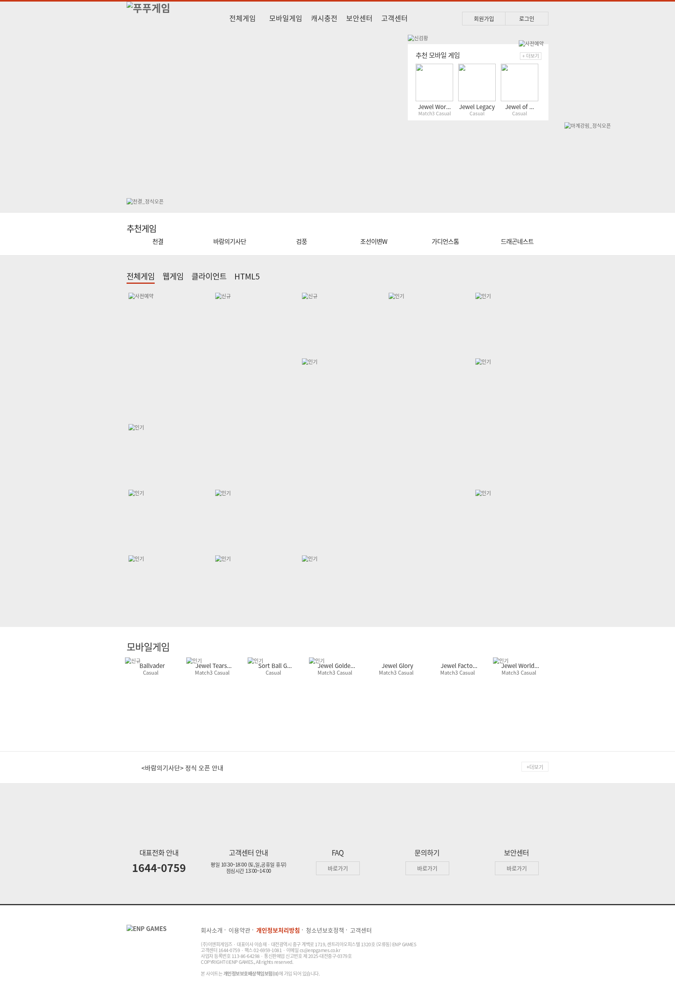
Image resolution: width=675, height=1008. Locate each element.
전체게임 (242, 18)
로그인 (526, 18)
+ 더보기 (530, 55)
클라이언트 (209, 276)
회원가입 (484, 18)
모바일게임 (285, 18)
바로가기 (338, 868)
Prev (138, 113)
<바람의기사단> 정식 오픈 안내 (182, 767)
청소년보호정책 (325, 930)
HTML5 (247, 276)
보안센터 (359, 18)
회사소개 (212, 930)
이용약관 (239, 930)
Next (393, 113)
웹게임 (173, 276)
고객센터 (394, 18)
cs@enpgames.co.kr (320, 950)
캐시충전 (324, 18)
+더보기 (535, 766)
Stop (398, 46)
